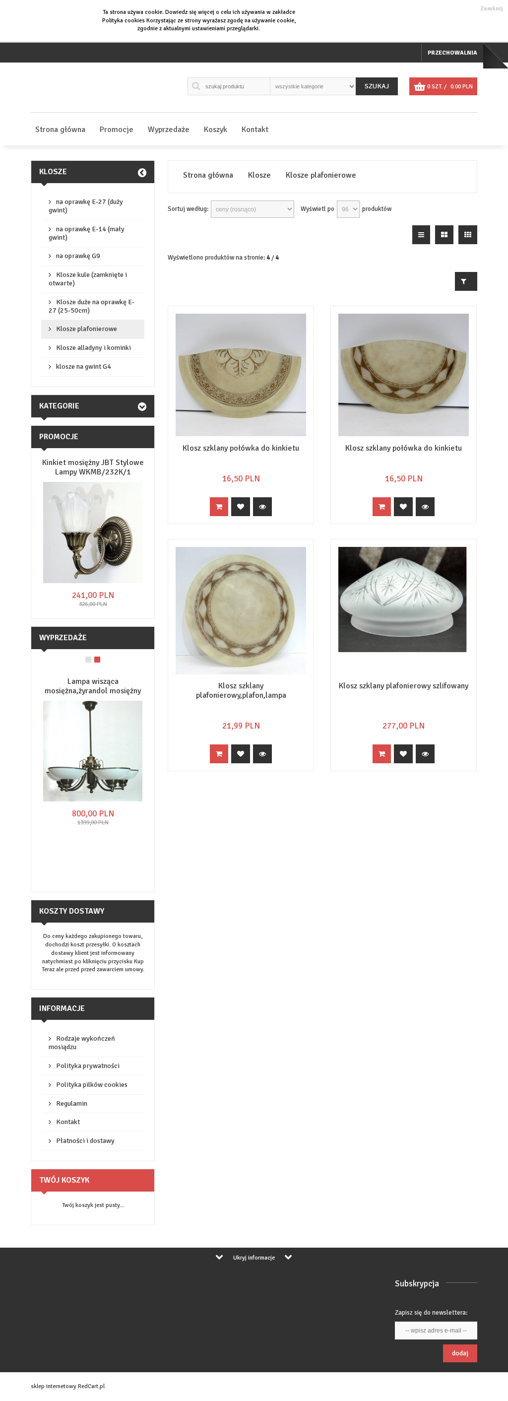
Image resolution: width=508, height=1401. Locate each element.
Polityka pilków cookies (91, 1084)
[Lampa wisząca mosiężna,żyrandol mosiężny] (92, 799)
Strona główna (60, 129)
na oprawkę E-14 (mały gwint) (87, 233)
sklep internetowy (53, 1386)
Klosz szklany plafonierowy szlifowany (403, 686)
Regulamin (71, 1103)
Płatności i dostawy (85, 1140)
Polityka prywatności (88, 1066)
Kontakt (255, 129)
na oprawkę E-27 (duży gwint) (86, 206)
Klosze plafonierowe (86, 329)
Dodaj (460, 1353)
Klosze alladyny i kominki (93, 347)
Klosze (53, 172)
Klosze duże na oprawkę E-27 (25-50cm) (91, 306)
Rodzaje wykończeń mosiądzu (82, 1042)
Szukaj (377, 86)
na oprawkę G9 (78, 256)
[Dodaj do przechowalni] (240, 506)
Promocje (116, 129)
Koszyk (215, 129)
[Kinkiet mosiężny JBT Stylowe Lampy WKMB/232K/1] (92, 581)
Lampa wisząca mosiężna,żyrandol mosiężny (93, 686)
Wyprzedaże (169, 129)
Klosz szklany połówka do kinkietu (241, 448)
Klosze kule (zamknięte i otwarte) (88, 278)
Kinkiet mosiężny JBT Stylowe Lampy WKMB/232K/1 (93, 467)
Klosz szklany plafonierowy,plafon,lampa (241, 690)
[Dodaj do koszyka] (219, 506)
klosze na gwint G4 (83, 366)
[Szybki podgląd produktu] (262, 506)
